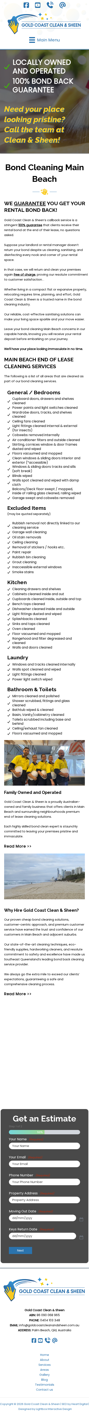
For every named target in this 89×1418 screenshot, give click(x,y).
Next (20, 1250)
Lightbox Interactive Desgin (54, 1409)
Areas (44, 1370)
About (44, 1360)
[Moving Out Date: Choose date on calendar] (81, 1219)
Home (44, 1355)
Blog (44, 1380)
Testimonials (44, 1385)
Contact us (44, 1390)
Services (44, 1365)
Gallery (44, 1375)
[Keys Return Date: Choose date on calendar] (81, 1237)
